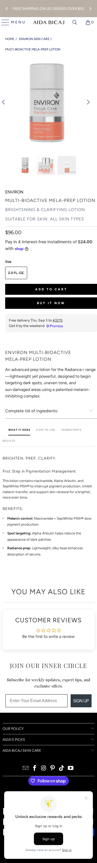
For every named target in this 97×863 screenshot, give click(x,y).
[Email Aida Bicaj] (26, 768)
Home (9, 39)
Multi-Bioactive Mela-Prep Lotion (32, 49)
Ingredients (71, 430)
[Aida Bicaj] (48, 22)
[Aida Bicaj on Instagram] (44, 768)
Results (9, 440)
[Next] (90, 8)
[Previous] (7, 8)
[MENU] (3, 22)
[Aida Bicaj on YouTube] (70, 768)
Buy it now (51, 303)
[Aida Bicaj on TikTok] (62, 768)
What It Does (19, 430)
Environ (14, 191)
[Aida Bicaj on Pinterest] (53, 768)
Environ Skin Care (34, 39)
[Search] (75, 22)
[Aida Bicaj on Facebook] (35, 768)
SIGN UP (81, 700)
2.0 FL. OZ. (16, 273)
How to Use (45, 430)
